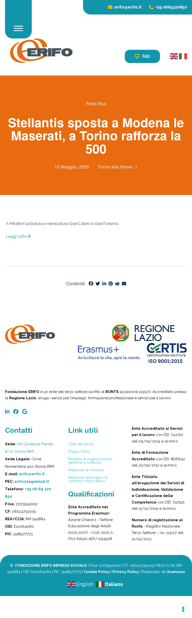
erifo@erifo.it (32, 474)
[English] (174, 56)
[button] (18, 28)
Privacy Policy (125, 572)
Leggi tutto (16, 236)
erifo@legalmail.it (31, 481)
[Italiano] (183, 56)
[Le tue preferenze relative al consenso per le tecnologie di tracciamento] (183, 609)
